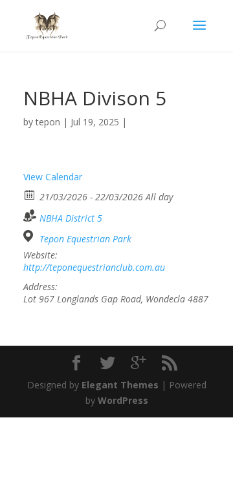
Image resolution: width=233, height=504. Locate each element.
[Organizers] (30, 215)
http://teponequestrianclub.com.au (94, 267)
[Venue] (30, 236)
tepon (48, 122)
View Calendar (52, 177)
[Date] (30, 194)
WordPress (123, 400)
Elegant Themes (120, 385)
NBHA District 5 (70, 218)
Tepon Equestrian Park (85, 239)
